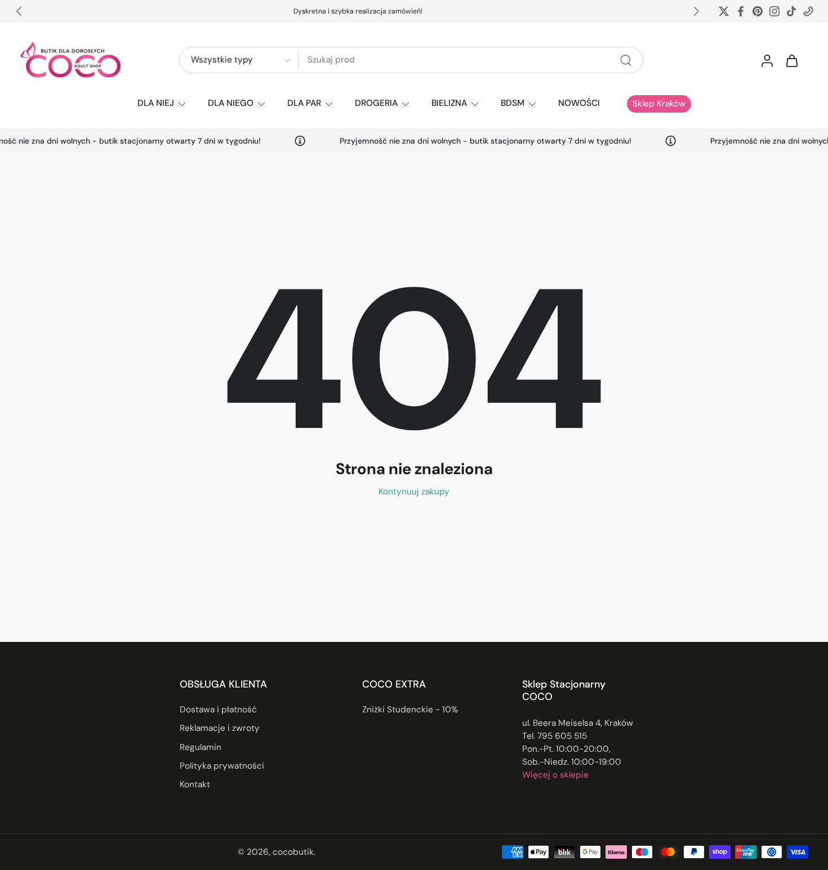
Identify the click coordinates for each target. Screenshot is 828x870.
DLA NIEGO (230, 103)
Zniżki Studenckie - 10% (410, 710)
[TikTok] (791, 11)
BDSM (512, 103)
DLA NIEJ (155, 103)
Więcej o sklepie (555, 774)
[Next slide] (696, 11)
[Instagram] (774, 11)
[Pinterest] (757, 11)
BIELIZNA (449, 103)
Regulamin (200, 747)
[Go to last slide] (19, 11)
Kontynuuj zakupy (414, 491)
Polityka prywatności (222, 765)
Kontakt (195, 784)
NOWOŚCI (579, 103)
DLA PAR (304, 103)
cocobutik (293, 852)
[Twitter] (723, 11)
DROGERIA (376, 103)
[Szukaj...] (626, 60)
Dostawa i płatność (218, 710)
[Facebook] (740, 11)
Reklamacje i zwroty (220, 728)
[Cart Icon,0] (791, 60)
